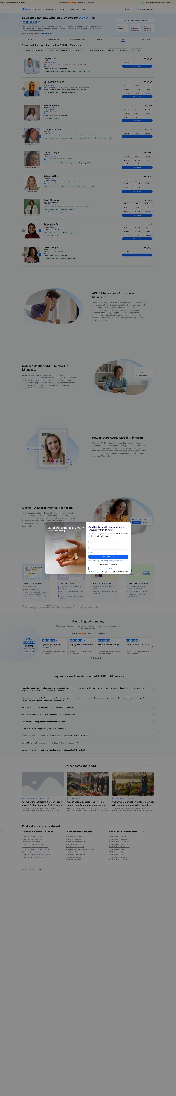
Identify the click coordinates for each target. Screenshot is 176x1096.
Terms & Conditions (108, 560)
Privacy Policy (119, 560)
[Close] (128, 525)
